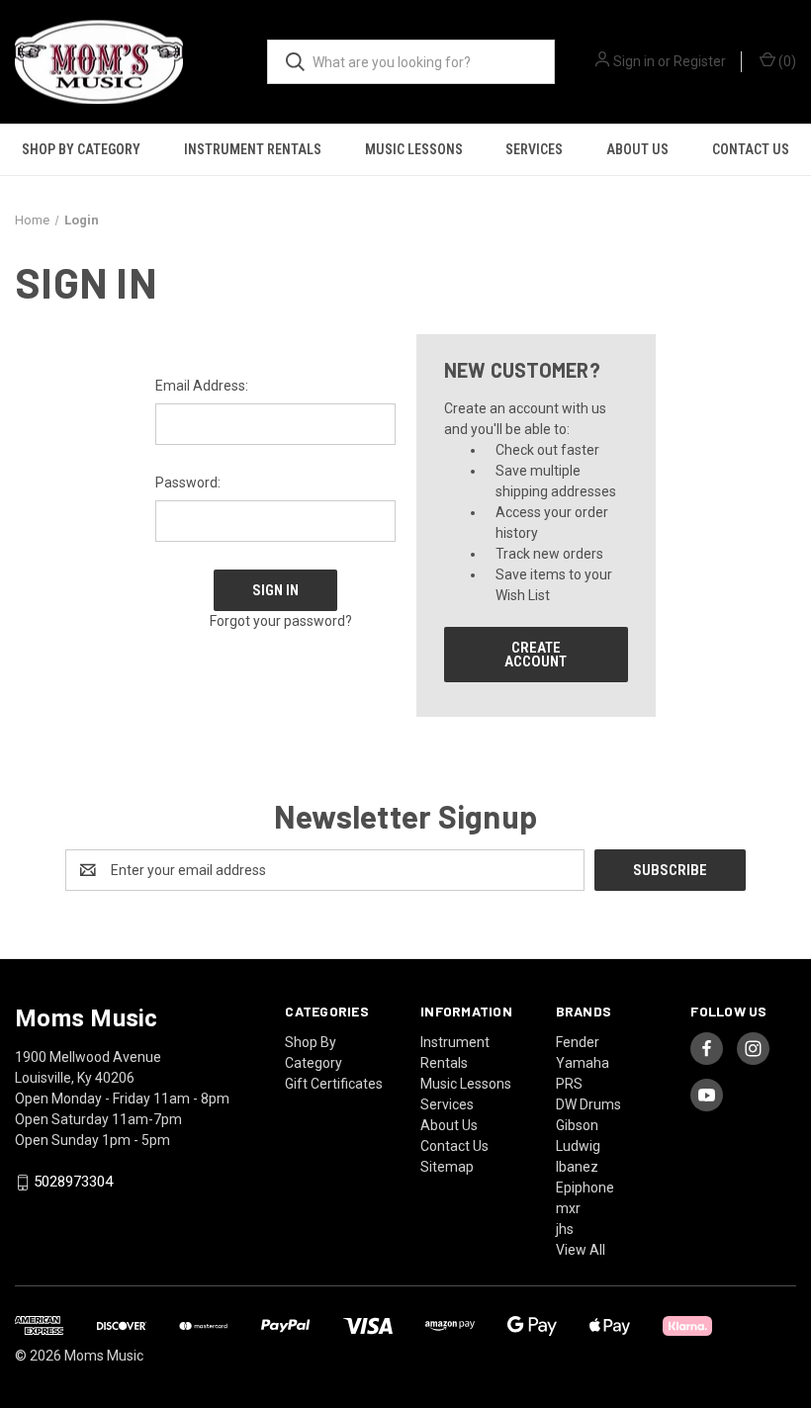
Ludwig (578, 1146)
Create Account (535, 654)
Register (700, 61)
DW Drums (588, 1104)
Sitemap (447, 1167)
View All (580, 1250)
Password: (188, 482)
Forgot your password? (281, 621)
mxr (568, 1208)
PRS (569, 1084)
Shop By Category (81, 149)
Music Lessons (414, 149)
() (785, 61)
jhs (565, 1229)
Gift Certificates (334, 1084)
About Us (637, 149)
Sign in (634, 61)
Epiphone (585, 1187)
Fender (577, 1042)
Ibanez (577, 1167)
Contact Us (750, 149)
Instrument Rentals (252, 149)
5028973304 (73, 1182)
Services (534, 149)
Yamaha (582, 1063)
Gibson (577, 1125)
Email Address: (201, 386)
